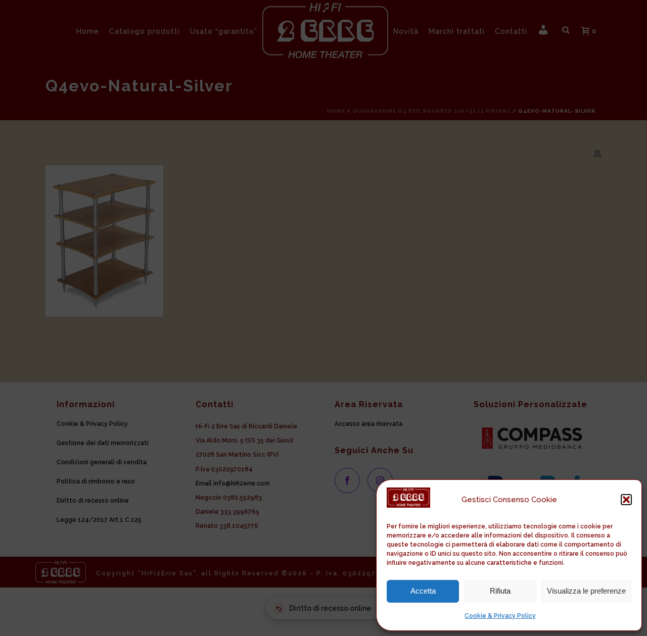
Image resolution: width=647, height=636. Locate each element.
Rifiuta (500, 590)
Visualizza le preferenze (586, 590)
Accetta (423, 590)
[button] (626, 500)
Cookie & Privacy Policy (500, 615)
